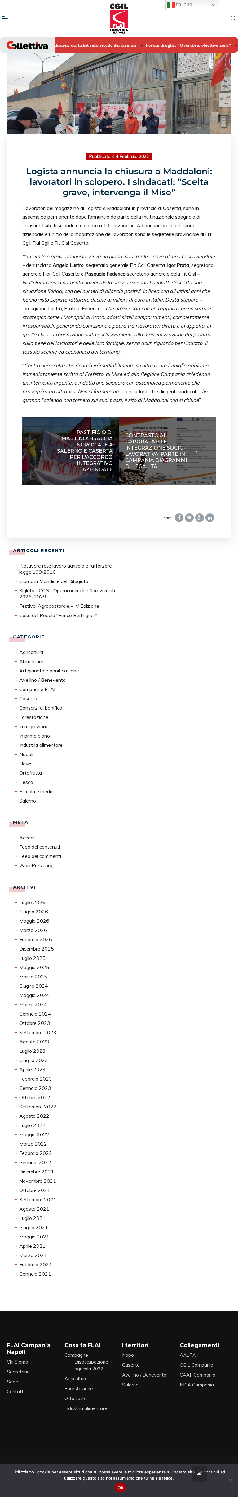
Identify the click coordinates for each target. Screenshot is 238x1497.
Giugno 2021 (33, 1227)
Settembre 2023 (37, 1032)
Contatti (15, 1392)
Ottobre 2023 (34, 1023)
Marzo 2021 (33, 1255)
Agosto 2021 (34, 1209)
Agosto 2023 (34, 1041)
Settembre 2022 (37, 1106)
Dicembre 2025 (36, 949)
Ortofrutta (30, 773)
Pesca (26, 782)
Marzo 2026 (33, 930)
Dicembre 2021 (36, 1171)
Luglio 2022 (32, 1125)
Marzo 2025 (33, 976)
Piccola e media (36, 791)
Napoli (26, 754)
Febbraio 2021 (35, 1264)
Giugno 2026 (33, 911)
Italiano (183, 4)
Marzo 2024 (33, 1004)
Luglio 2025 (32, 958)
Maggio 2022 (34, 1134)
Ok (120, 1487)
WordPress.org (35, 865)
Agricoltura (31, 652)
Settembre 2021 (37, 1199)
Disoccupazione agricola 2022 (91, 1365)
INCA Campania (197, 1385)
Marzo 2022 (33, 1144)
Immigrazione (34, 726)
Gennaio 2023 (35, 1088)
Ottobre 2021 (34, 1190)
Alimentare (31, 661)
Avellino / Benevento (42, 680)
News (26, 763)
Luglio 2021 (32, 1218)
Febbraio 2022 (35, 1153)
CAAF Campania (197, 1375)
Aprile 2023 (32, 1069)
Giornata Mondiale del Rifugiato (53, 581)
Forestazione (33, 717)
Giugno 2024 (33, 986)
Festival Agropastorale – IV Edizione (59, 606)
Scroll (199, 1474)
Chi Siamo (17, 1362)
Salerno (27, 801)
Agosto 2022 (34, 1116)
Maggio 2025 (34, 967)
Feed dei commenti (40, 856)
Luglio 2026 (32, 902)
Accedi (26, 837)
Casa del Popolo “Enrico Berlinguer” (58, 615)
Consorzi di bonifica (40, 708)
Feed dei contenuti (39, 847)
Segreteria (18, 1372)
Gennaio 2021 (35, 1274)
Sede (12, 1382)
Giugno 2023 (33, 1060)
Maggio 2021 (34, 1237)
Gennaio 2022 (35, 1162)
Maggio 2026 (34, 921)
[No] (230, 1480)
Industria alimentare (41, 745)
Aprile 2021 (32, 1246)
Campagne (76, 1355)
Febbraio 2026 (35, 939)
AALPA (188, 1355)
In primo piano (34, 736)
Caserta (28, 698)
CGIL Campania (196, 1365)
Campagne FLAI (37, 689)
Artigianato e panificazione (49, 671)
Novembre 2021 (37, 1181)
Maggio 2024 (34, 995)
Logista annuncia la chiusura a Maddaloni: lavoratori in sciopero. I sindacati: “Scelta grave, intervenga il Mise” (119, 182)
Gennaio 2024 (35, 1014)
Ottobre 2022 (34, 1097)
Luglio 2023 (32, 1051)
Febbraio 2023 (35, 1079)
